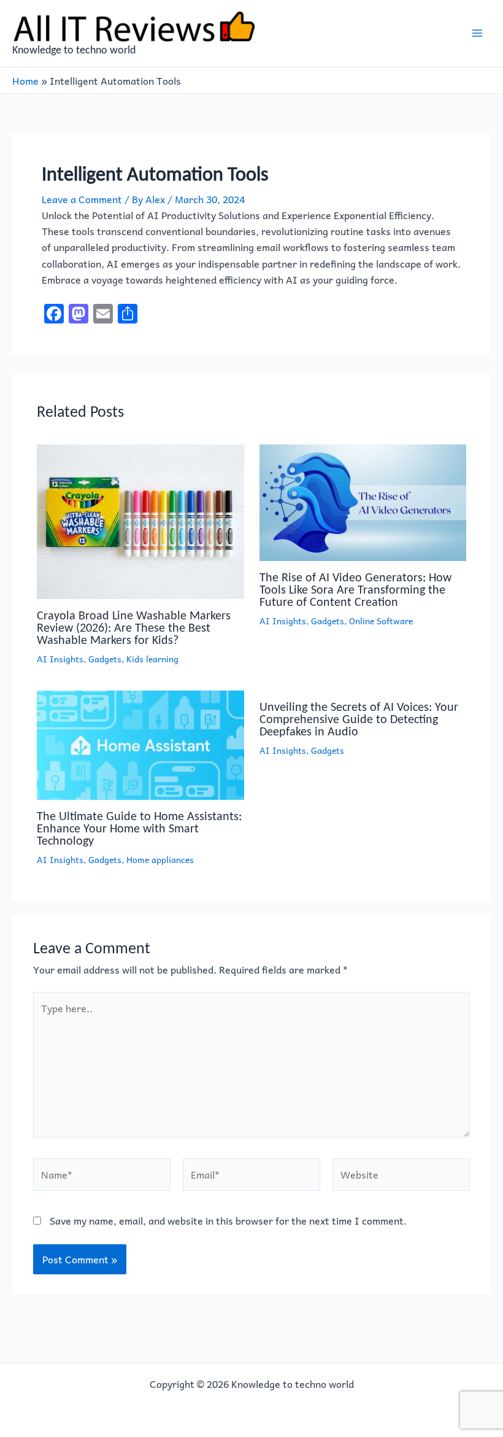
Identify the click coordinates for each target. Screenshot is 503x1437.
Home (25, 80)
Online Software (381, 620)
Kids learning (152, 658)
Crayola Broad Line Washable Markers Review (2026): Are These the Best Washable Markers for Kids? (134, 627)
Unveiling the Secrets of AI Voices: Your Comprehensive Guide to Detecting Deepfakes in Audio (358, 718)
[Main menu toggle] (477, 33)
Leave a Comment (82, 199)
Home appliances (160, 859)
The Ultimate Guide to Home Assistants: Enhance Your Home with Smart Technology (139, 828)
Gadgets (104, 658)
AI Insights (60, 658)
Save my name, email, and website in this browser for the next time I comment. (228, 1220)
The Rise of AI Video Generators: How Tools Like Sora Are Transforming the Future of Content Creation (355, 589)
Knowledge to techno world (74, 49)
